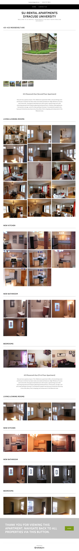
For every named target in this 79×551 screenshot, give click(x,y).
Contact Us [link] (43, 6)
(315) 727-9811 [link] (46, 2)
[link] (39, 17)
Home (69, 528)
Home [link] (34, 6)
